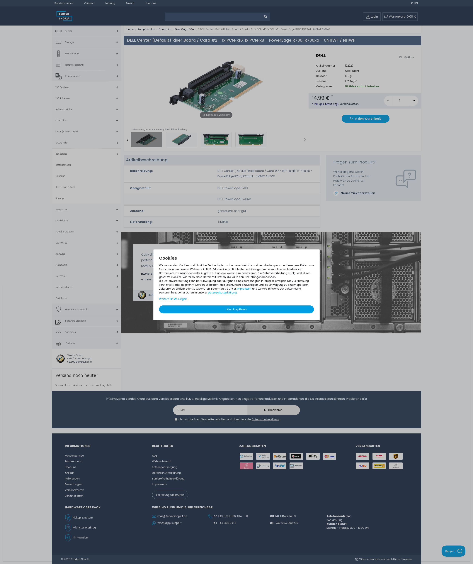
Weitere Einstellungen (173, 299)
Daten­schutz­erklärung (222, 292)
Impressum (244, 289)
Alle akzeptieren (236, 309)
